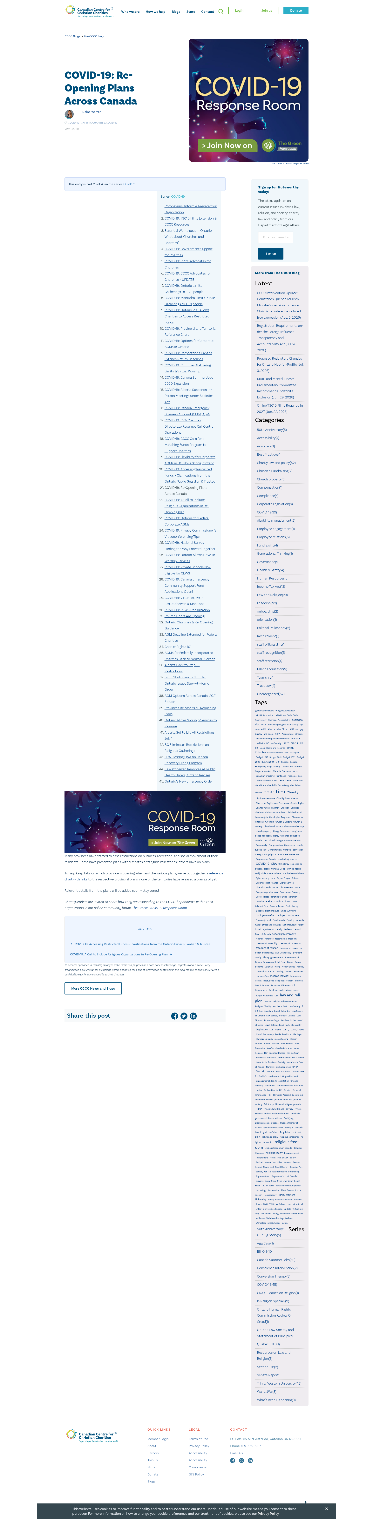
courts (293, 859)
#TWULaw (281, 715)
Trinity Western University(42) (279, 1383)
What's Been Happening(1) (276, 1400)
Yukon (285, 1223)
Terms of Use (198, 1439)
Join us (152, 1460)
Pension (287, 1090)
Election (260, 911)
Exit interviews (289, 925)
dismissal (273, 892)
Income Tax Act (279, 976)
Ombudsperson (283, 1067)
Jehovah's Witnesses (280, 985)
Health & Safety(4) (270, 570)
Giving (266, 957)
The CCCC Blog (94, 36)
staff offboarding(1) (271, 644)
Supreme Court (263, 1176)
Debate (295, 878)
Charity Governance (265, 798)
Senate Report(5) (269, 1375)
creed (267, 869)
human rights (262, 976)
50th (289, 715)
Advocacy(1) (266, 446)
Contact (207, 12)
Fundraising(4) (267, 545)
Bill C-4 (294, 743)
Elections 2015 (272, 911)
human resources (294, 971)
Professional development (276, 1113)
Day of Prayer (283, 878)
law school (282, 1006)
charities (98, 122)
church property (264, 831)
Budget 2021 (275, 757)
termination (273, 1190)
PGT (270, 1095)
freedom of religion (267, 948)
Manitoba (286, 1034)
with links (79, 879)
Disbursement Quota (290, 887)
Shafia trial (268, 1167)
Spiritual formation (277, 1171)
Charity (86, 122)
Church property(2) (271, 479)
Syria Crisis (270, 1181)
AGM (263, 729)
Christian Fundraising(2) (274, 471)
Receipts (289, 1127)
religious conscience (289, 1137)
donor (287, 901)
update (287, 1209)
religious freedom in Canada (278, 1148)
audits (294, 738)
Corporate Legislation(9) (275, 504)
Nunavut (270, 1067)
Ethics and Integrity (271, 925)
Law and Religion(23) (272, 595)
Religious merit (291, 1153)
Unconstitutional (295, 1204)
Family (278, 929)
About (151, 1446)
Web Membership (275, 1218)
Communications (292, 840)
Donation (292, 897)
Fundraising (268, 953)
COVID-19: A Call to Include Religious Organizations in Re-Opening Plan (187, 506)
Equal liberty (279, 920)
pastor (259, 1090)
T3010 (264, 1185)
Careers (153, 1453)
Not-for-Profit (284, 1057)
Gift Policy (196, 1474)
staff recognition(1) (271, 652)
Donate (152, 1474)
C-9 (278, 762)
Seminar (287, 1162)
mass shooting (281, 1039)
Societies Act (296, 1167)
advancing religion (277, 724)
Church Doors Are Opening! (185, 616)
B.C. (301, 738)
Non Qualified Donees (274, 1053)
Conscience (289, 845)
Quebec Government (273, 1127)
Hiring (277, 967)
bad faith (260, 743)
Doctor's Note (262, 897)
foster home (281, 939)
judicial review (292, 990)
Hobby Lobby (288, 967)
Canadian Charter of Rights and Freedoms (276, 776)
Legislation (262, 1029)
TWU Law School (277, 1204)
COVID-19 (73, 122)
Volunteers (266, 1213)
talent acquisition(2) (272, 669)
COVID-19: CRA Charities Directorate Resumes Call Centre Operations (189, 426)
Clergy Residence (281, 831)
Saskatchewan (263, 1162)
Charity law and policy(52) (276, 463)
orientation (283, 1081)
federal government (284, 934)
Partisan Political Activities (290, 1085)
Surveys (259, 1181)
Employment (293, 915)
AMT (292, 729)
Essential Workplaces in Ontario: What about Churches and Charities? (189, 236)
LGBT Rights (275, 1029)
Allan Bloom (282, 729)
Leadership (286, 1020)
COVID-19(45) (267, 1284)
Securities (277, 1162)
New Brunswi (287, 1043)
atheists (298, 734)
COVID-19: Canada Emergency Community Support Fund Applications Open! (187, 585)
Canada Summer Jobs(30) (276, 1260)
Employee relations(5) (273, 537)
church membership (294, 826)
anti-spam (269, 734)
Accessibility (284, 720)
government (276, 957)
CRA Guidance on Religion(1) (278, 1293)
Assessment (287, 734)
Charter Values (263, 808)
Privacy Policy (199, 1446)
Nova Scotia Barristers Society (270, 1062)
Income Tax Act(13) (271, 586)
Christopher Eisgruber (279, 817)
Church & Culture (283, 822)
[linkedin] (193, 1016)
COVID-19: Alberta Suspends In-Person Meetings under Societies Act (189, 396)
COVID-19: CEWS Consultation (187, 610)
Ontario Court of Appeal (278, 1071)
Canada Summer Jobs (285, 771)
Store (190, 12)
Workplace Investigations (268, 1223)
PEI (280, 1090)
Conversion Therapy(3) (273, 1276)
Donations (278, 901)
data (273, 878)
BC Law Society (273, 743)
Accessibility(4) (268, 438)
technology (261, 1190)
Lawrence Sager (272, 1020)
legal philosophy (294, 1025)
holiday (300, 967)
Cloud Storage (276, 840)
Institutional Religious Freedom (278, 981)
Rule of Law (282, 1157)
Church (269, 821)
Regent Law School (269, 1132)
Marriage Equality (264, 1039)
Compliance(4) (267, 496)
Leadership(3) (267, 603)
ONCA (295, 1067)
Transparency (270, 1195)
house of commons (265, 971)
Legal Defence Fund (274, 1025)
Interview (264, 985)
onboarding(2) (267, 611)
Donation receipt (264, 901)
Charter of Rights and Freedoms (272, 803)
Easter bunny (292, 906)
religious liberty (274, 1153)
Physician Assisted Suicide (286, 1095)
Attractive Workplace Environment (272, 738)
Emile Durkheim (288, 911)
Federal (288, 929)
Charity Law (283, 798)
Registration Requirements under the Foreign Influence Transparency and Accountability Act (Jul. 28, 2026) (280, 337)
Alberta (271, 729)
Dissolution (285, 892)
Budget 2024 (267, 762)
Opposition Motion (291, 1076)
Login (239, 10)
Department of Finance (267, 883)
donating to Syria (278, 897)
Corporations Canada (266, 859)
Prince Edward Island (274, 1109)
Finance (259, 939)
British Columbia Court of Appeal (283, 752)
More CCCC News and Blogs (93, 988)
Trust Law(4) (266, 685)
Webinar (289, 1218)
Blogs (176, 12)
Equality (291, 920)
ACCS (263, 724)
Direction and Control (267, 887)
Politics (267, 1104)
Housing (279, 971)
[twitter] (183, 1016)
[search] (221, 11)
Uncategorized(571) (271, 694)
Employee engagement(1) (276, 529)
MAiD (278, 1034)
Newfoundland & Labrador (279, 1048)
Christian (285, 808)
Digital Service (287, 883)
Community (261, 845)
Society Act (261, 1171)
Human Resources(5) (272, 578)
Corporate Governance (287, 854)
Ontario (261, 1071)
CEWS (288, 780)
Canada (284, 762)
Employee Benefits (265, 915)
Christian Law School (275, 812)
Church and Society (273, 826)
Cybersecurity (262, 878)
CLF (266, 840)
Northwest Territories (266, 1057)
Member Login (158, 1439)
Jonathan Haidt (276, 990)
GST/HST (269, 967)
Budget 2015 (262, 757)
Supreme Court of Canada (284, 1176)
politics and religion (282, 1104)
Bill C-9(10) (265, 1251)
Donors (273, 906)
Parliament (270, 1085)
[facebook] (174, 1016)
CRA (274, 863)
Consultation (275, 849)
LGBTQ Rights (297, 1029)
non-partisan (293, 1053)
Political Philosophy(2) (273, 628)
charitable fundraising (278, 785)
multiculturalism (272, 1043)
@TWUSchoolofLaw (264, 710)
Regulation (285, 1132)
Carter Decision (263, 780)
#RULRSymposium (265, 715)
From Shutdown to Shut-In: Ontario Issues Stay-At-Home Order (187, 683)
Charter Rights (297, 803)
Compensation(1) (269, 487)
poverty (297, 1104)
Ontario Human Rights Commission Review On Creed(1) (275, 1315)
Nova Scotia (298, 1057)
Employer (280, 915)
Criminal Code (278, 869)
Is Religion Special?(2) (273, 1301)
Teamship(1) (266, 677)
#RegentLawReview (285, 710)
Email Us (236, 1453)
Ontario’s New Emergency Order (189, 781)
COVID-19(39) (267, 512)
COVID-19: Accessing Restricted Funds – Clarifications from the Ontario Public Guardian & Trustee (190, 475)
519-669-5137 (251, 1446)
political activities (283, 1099)
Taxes (271, 1185)
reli (294, 1132)
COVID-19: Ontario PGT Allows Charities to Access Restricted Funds (187, 316)
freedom (292, 939)
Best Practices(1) (269, 454)
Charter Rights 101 (178, 647)
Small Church (281, 1167)
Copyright (269, 854)
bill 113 (286, 743)
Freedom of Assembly (266, 943)
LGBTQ (286, 1029)
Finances (269, 939)
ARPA (277, 734)
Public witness (275, 1118)
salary (293, 1157)
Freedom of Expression (290, 943)
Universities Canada (272, 1209)
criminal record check (293, 873)
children (275, 808)
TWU (265, 1204)
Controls (287, 850)
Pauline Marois (271, 1090)
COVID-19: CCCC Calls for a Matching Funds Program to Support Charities (185, 445)
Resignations (262, 1157)
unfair (258, 1209)
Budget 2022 (289, 757)
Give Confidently (283, 953)
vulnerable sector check (291, 1213)
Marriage (297, 1034)
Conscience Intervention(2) (277, 1268)
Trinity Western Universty (280, 1199)
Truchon (298, 1199)
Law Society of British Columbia (274, 1011)
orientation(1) (267, 619)
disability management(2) (276, 520)
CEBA (281, 780)
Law (276, 995)
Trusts (258, 1204)
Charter (294, 798)
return (272, 1157)
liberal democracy (265, 1034)
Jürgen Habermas (264, 995)
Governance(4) (268, 562)
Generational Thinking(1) (275, 553)
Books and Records (275, 748)
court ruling (283, 859)
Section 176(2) (267, 1367)
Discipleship (262, 892)
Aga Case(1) (265, 1243)
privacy (289, 1109)
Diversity (296, 892)
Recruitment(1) (268, 636)
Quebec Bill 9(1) (268, 1344)
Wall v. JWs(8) (266, 1391)
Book (262, 748)
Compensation (276, 845)
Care (300, 776)
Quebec (275, 1123)
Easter (281, 906)
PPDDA (259, 1109)
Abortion (272, 720)
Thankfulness (287, 1190)
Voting (276, 1213)
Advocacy (292, 724)
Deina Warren (91, 112)
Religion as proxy (270, 1137)
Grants (290, 962)
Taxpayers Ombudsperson (288, 1185)
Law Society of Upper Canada (280, 1015)
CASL (274, 780)
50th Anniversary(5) (272, 430)
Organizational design (266, 1081)
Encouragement (263, 920)
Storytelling (293, 1171)
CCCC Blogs (72, 36)
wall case (260, 1218)
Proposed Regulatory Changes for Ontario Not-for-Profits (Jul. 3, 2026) (280, 364)
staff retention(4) (269, 661)
